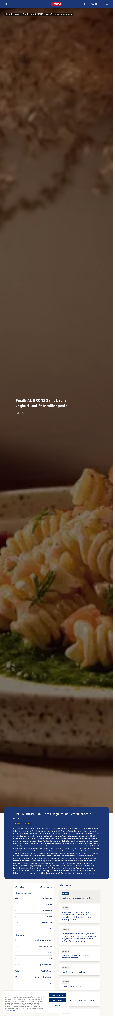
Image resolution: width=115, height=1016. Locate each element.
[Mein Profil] (107, 4)
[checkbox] (79, 896)
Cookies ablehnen (57, 1000)
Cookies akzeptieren (57, 995)
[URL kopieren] (18, 413)
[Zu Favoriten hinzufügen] (23, 413)
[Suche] (85, 4)
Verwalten (57, 1005)
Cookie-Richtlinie (10, 1010)
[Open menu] (6, 4)
